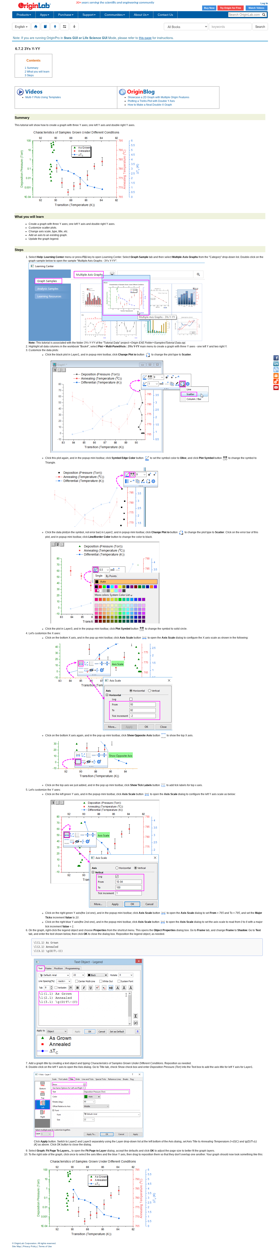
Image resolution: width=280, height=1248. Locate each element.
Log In (264, 3)
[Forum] (276, 375)
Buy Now (209, 8)
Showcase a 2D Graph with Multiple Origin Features (158, 97)
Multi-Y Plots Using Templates (43, 97)
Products (23, 14)
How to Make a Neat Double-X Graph (150, 104)
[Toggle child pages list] (74, 26)
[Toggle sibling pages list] (64, 26)
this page (145, 38)
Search (260, 26)
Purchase (64, 14)
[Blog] (276, 370)
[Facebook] (276, 358)
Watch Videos (256, 8)
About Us (140, 14)
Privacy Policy (30, 1246)
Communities (114, 14)
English (20, 26)
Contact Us (165, 14)
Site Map (16, 1246)
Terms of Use (45, 1246)
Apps (43, 14)
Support (87, 14)
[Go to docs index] (35, 26)
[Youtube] (276, 387)
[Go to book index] (45, 26)
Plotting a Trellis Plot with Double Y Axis (151, 101)
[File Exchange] (276, 381)
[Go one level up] (55, 26)
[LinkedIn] (276, 364)
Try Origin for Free (230, 8)
